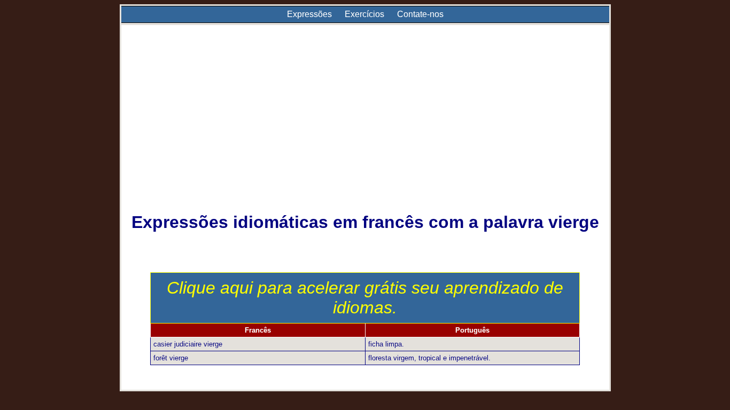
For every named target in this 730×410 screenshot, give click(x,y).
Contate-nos (420, 14)
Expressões (309, 14)
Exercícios (364, 14)
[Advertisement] (365, 126)
